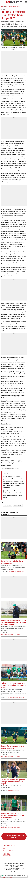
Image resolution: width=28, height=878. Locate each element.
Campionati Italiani (12, 790)
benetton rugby (7, 505)
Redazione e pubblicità (9, 846)
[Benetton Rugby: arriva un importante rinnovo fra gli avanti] (14, 735)
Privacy (5, 849)
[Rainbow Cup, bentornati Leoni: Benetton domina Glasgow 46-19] (14, 37)
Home (2, 6)
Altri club (22, 571)
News (6, 6)
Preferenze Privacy (8, 851)
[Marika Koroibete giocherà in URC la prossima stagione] (14, 550)
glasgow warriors (17, 505)
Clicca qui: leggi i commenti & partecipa (14, 836)
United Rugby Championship (14, 6)
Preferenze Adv (7, 856)
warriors (6, 508)
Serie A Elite (18, 790)
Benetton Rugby (17, 634)
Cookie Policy (6, 854)
